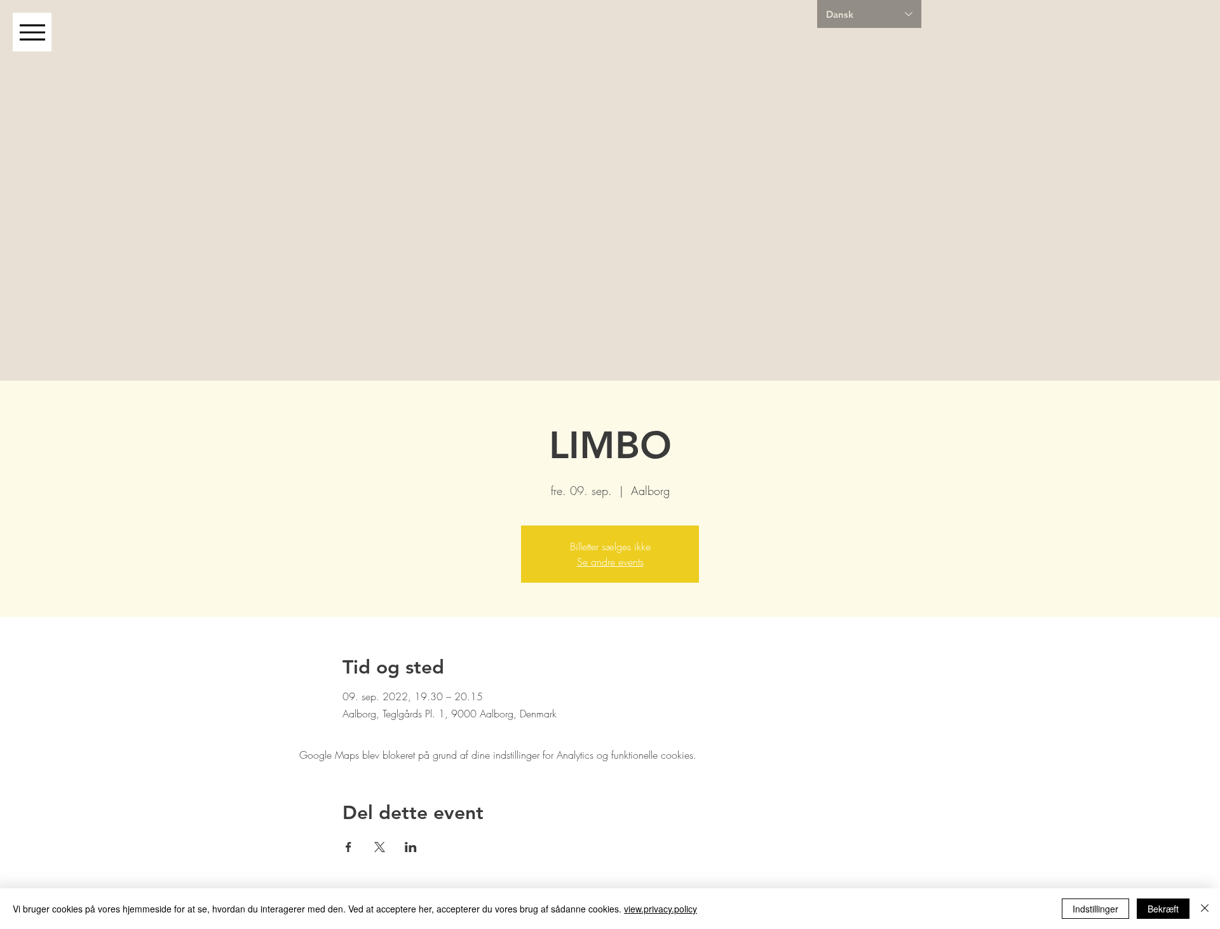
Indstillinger (1095, 908)
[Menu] (32, 32)
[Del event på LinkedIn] (411, 847)
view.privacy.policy (660, 908)
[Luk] (1204, 908)
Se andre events (610, 562)
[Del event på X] (380, 847)
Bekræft (1163, 908)
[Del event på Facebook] (348, 847)
